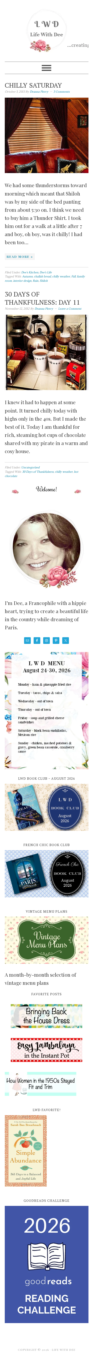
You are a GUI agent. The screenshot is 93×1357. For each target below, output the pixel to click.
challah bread (42, 276)
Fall (73, 276)
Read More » (20, 256)
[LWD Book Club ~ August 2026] (46, 833)
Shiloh (44, 280)
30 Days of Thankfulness (38, 471)
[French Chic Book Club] (46, 900)
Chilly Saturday (33, 85)
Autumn (27, 276)
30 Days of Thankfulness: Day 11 (42, 298)
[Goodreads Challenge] (46, 1264)
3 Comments (61, 91)
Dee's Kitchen (29, 272)
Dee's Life (46, 272)
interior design (22, 280)
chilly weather (61, 276)
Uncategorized (30, 467)
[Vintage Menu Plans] (46, 966)
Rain (35, 280)
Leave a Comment (69, 308)
